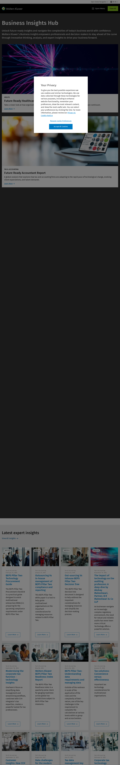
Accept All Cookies (61, 127)
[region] (61, 104)
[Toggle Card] (60, 13)
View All (113, 8)
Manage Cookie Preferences (60, 121)
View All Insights (9, 538)
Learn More (8, 109)
